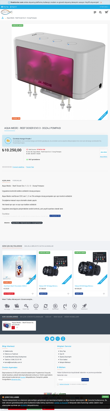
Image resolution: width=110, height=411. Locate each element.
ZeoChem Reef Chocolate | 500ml (15, 286)
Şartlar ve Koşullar (61, 403)
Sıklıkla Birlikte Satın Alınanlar (38, 246)
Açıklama (6, 181)
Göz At (48, 317)
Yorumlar (16, 181)
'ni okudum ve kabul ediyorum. (73, 384)
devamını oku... (16, 379)
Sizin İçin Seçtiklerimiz (12, 246)
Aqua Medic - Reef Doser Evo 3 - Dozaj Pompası (27, 223)
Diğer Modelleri (71, 317)
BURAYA (24, 405)
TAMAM (105, 397)
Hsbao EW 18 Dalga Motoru (48, 286)
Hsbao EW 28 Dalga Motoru (84, 286)
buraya (23, 377)
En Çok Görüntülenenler (31, 317)
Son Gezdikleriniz (10, 317)
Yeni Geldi (57, 317)
